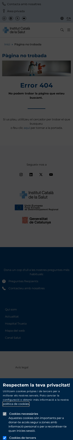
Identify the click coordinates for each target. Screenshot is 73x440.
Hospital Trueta (16, 323)
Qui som (11, 309)
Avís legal (21, 367)
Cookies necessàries (23, 413)
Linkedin (11, 18)
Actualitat (12, 316)
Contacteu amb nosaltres (27, 288)
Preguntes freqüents (23, 281)
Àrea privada (16, 11)
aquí (27, 128)
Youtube (24, 18)
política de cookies (16, 404)
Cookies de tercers (22, 437)
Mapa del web (15, 330)
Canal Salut (13, 337)
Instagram (4, 18)
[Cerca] (62, 30)
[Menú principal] (69, 30)
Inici (7, 44)
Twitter (17, 18)
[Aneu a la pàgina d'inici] (16, 30)
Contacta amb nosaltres (24, 4)
